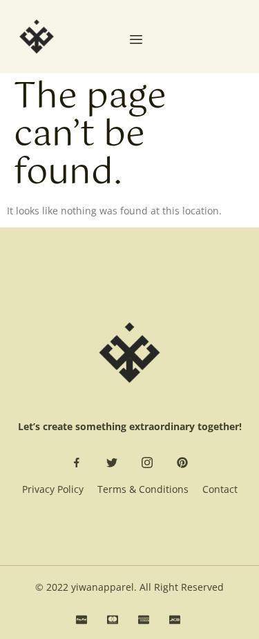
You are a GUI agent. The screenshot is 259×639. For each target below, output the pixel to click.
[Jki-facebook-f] (76, 462)
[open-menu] (136, 40)
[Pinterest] (182, 462)
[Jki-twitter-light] (111, 462)
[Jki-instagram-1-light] (147, 462)
